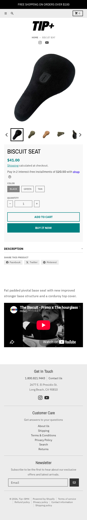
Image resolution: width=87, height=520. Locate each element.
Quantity (13, 197)
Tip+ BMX (24, 498)
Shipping (12, 165)
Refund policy (22, 502)
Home (35, 37)
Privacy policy (40, 502)
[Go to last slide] (7, 135)
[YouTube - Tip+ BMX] (47, 42)
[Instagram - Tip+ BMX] (40, 42)
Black (13, 188)
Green (27, 188)
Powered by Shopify (44, 498)
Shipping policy (43, 505)
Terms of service (67, 498)
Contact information (62, 502)
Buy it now (43, 228)
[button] (17, 134)
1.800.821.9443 (35, 378)
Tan (40, 188)
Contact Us (55, 378)
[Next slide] (80, 135)
